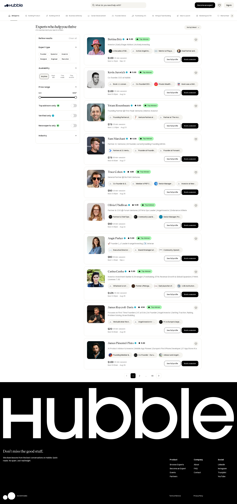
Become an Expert (178, 468)
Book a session (190, 59)
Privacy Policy (198, 496)
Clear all (73, 38)
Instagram (222, 468)
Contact (197, 472)
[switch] (74, 105)
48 (152, 375)
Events (173, 472)
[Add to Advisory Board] (195, 39)
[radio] (44, 76)
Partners (173, 476)
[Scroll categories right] (232, 16)
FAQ (196, 468)
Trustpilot (222, 472)
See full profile (172, 59)
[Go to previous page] (126, 375)
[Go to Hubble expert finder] (13, 5)
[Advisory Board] (219, 5)
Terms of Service (175, 496)
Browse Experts (177, 464)
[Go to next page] (158, 375)
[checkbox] (43, 54)
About (196, 464)
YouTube (221, 476)
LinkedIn (221, 464)
